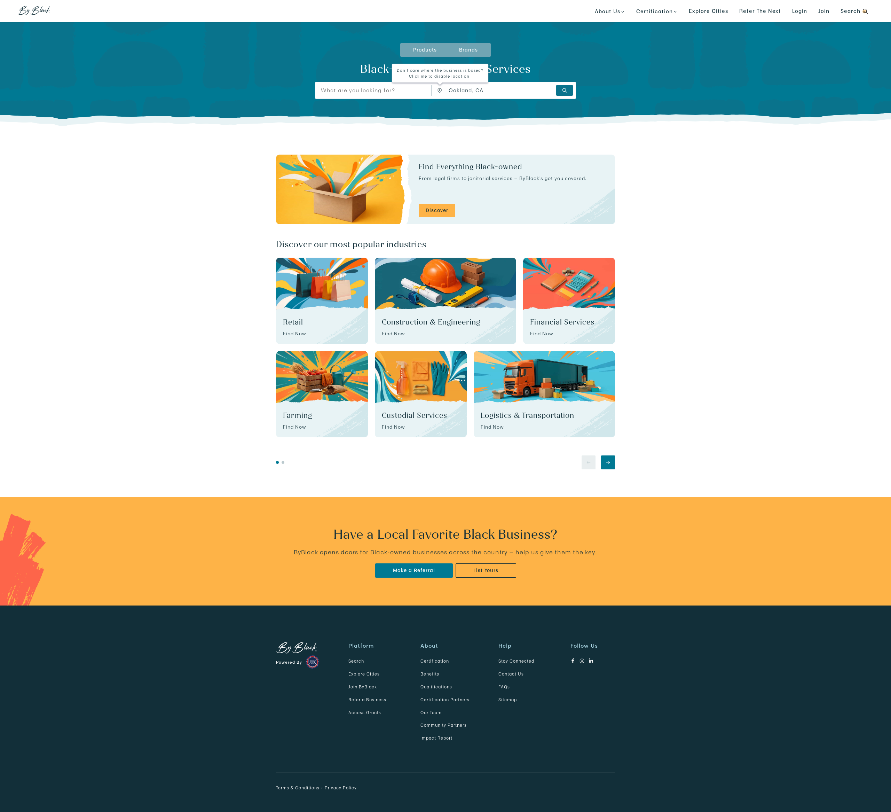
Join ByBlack (362, 687)
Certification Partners (445, 700)
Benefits (429, 674)
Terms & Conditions (298, 788)
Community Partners (443, 725)
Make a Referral (414, 570)
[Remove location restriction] (441, 90)
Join (823, 11)
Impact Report (436, 738)
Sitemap (507, 700)
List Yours (485, 570)
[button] (440, 91)
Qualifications (436, 687)
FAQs (504, 687)
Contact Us (511, 674)
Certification (434, 661)
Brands (468, 49)
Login (799, 11)
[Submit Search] (564, 90)
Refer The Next (760, 11)
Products (425, 49)
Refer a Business (367, 700)
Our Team (431, 713)
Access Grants (364, 713)
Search (356, 661)
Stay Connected (516, 661)
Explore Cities (708, 11)
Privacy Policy (341, 788)
